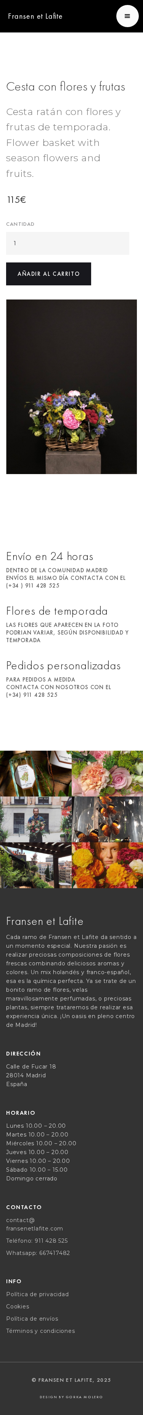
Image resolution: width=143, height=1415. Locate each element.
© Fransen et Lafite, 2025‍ (71, 1380)
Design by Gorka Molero (71, 1397)
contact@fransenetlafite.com (34, 1224)
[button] (127, 16)
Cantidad (20, 224)
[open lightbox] (71, 386)
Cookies (17, 1306)
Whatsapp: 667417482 (38, 1253)
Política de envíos (32, 1318)
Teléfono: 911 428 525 (37, 1240)
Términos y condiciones (40, 1331)
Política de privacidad (37, 1294)
